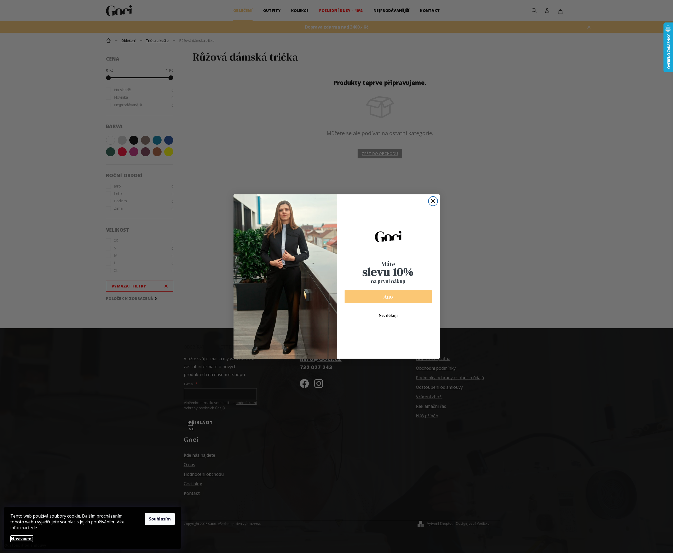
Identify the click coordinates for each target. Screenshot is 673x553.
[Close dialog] (433, 201)
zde (33, 528)
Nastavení (22, 539)
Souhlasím (160, 519)
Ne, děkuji (388, 315)
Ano (388, 296)
